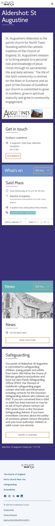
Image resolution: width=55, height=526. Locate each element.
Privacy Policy (9, 510)
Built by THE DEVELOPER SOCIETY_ (17, 520)
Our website (13, 156)
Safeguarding (10, 484)
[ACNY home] (7, 4)
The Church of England (14, 474)
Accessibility (9, 489)
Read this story (27, 340)
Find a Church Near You (14, 479)
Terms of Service (10, 515)
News (11, 324)
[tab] (13, 222)
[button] (52, 4)
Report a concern (27, 435)
